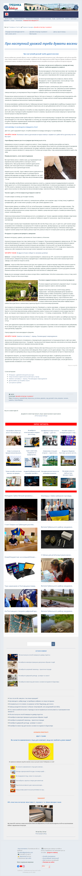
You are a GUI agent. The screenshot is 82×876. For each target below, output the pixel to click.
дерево (43, 398)
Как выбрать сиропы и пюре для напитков (29, 780)
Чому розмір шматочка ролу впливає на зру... (30, 790)
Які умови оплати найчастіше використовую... (68, 473)
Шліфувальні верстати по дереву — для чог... (50, 431)
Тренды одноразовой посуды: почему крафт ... (31, 771)
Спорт (12, 20)
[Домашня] (6, 15)
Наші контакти (22, 848)
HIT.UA (43, 866)
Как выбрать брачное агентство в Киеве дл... (13, 431)
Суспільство (60, 18)
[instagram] (23, 867)
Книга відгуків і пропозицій (51, 858)
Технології (19, 20)
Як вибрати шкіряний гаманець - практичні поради (35, 669)
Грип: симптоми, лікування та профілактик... (31, 453)
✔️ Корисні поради (27, 27)
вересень (31, 398)
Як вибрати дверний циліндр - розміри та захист (34, 676)
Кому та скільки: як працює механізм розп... (14, 452)
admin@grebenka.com (26, 852)
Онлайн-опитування (49, 856)
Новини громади (45, 18)
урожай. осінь (53, 398)
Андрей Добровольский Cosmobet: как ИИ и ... (32, 472)
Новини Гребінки (19, 18)
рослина (37, 398)
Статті (18, 27)
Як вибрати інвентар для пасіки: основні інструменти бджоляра (39, 682)
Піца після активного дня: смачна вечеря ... (29, 785)
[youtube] (21, 867)
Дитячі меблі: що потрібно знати (19, 380)
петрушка (15, 398)
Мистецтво (33, 34)
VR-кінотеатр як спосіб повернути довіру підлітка (34, 655)
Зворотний (23, 856)
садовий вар (23, 398)
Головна (11, 27)
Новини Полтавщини (32, 18)
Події (53, 18)
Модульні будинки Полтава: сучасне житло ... (68, 452)
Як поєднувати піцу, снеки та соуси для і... (29, 776)
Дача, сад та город (59, 32)
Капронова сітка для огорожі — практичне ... (50, 452)
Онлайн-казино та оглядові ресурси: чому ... (68, 431)
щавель (11, 400)
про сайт (28, 858)
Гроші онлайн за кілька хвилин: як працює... (14, 472)
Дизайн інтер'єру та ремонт (38, 32)
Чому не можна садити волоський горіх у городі (24, 377)
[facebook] (18, 867)
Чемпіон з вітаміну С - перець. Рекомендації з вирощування (37, 336)
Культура (74, 18)
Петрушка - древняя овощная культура (21, 375)
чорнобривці (18, 400)
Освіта (67, 18)
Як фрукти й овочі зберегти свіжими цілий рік (32, 253)
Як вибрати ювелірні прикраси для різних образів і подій (37, 662)
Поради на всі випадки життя (15, 32)
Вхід (45, 416)
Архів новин (8, 18)
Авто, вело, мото (11, 34)
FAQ (44, 860)
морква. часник (63, 398)
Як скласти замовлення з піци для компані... (29, 767)
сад (47, 398)
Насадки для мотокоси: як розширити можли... (50, 472)
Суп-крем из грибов (15, 382)
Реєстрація (39, 416)
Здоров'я (6, 20)
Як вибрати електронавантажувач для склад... (32, 432)
